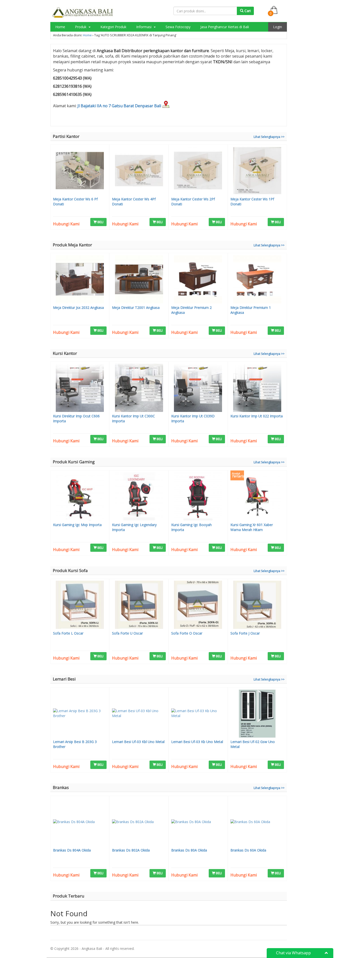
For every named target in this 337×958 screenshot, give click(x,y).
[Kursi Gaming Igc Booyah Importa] (198, 497)
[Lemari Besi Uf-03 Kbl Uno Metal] (139, 714)
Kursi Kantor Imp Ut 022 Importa (256, 416)
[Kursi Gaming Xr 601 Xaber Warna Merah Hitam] (257, 497)
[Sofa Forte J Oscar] (257, 605)
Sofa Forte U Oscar (127, 633)
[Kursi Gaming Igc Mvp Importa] (80, 497)
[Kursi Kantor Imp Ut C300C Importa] (139, 388)
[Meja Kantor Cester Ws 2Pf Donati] (198, 171)
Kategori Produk (113, 26)
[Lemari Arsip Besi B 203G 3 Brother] (80, 714)
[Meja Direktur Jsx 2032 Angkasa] (80, 280)
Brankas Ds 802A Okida (131, 850)
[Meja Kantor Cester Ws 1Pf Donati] (257, 171)
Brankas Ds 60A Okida (248, 850)
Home (60, 26)
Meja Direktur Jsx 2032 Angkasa (78, 307)
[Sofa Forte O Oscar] (198, 605)
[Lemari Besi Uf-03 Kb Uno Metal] (198, 714)
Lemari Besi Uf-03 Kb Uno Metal (197, 741)
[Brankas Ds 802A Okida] (139, 822)
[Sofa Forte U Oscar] (139, 605)
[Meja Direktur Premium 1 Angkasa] (257, 280)
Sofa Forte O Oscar (186, 633)
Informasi (144, 26)
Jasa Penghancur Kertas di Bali (224, 26)
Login (277, 26)
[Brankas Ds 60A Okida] (257, 822)
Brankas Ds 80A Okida (189, 850)
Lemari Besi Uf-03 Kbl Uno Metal (138, 741)
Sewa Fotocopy (178, 26)
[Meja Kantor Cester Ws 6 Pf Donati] (80, 171)
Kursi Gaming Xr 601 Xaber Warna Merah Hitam (251, 527)
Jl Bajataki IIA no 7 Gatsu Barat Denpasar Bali (119, 105)
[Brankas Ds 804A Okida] (80, 822)
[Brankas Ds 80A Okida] (198, 822)
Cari (247, 10)
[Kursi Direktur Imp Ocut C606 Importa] (80, 388)
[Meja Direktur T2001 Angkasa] (139, 280)
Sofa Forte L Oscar (68, 633)
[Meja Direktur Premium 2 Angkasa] (198, 280)
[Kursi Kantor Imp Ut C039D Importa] (198, 388)
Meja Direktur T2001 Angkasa (136, 307)
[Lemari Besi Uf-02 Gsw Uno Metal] (257, 714)
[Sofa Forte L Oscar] (80, 605)
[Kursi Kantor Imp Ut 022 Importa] (257, 388)
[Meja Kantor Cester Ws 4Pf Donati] (139, 171)
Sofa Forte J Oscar (245, 633)
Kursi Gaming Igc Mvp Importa (77, 524)
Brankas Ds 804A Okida (72, 850)
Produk (81, 26)
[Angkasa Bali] (83, 12)
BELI (100, 222)
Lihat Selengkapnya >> (269, 137)
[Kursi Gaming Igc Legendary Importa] (139, 497)
